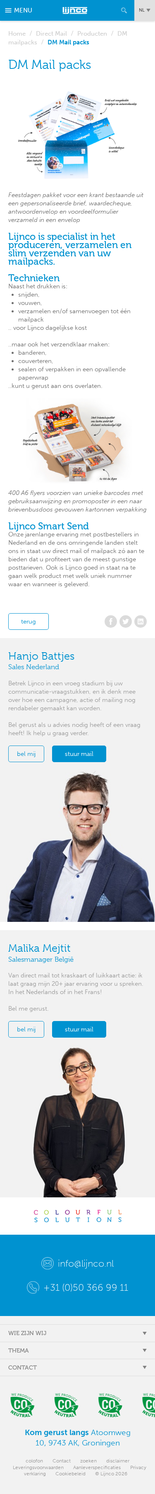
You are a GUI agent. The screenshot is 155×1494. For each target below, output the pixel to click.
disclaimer (117, 1461)
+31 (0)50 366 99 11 (85, 1287)
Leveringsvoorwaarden (38, 1467)
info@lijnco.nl (86, 1263)
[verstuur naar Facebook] (111, 621)
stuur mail (79, 754)
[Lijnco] (75, 10)
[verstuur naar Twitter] (125, 621)
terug (28, 621)
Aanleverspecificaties (97, 1467)
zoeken (88, 1461)
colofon (34, 1461)
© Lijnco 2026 (111, 1474)
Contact (61, 1461)
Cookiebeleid (70, 1474)
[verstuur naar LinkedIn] (140, 621)
